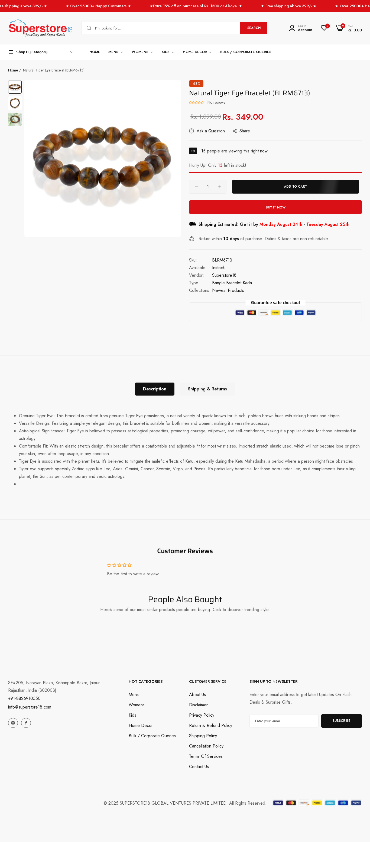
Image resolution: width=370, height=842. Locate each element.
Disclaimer (198, 704)
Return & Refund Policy (210, 725)
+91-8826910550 (24, 698)
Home (13, 70)
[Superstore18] (40, 28)
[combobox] (174, 28)
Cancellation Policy (206, 746)
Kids (132, 715)
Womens (137, 704)
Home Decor (141, 725)
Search (254, 27)
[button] (197, 102)
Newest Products (228, 290)
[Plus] (219, 186)
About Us (197, 694)
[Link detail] (13, 723)
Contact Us (199, 766)
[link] (116, 52)
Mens (134, 694)
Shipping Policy (203, 735)
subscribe (341, 720)
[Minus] (196, 186)
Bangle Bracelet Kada (232, 283)
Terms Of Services (206, 756)
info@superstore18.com (29, 707)
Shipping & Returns (207, 389)
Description (154, 389)
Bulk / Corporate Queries (152, 735)
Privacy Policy (201, 715)
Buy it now (275, 207)
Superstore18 (224, 275)
